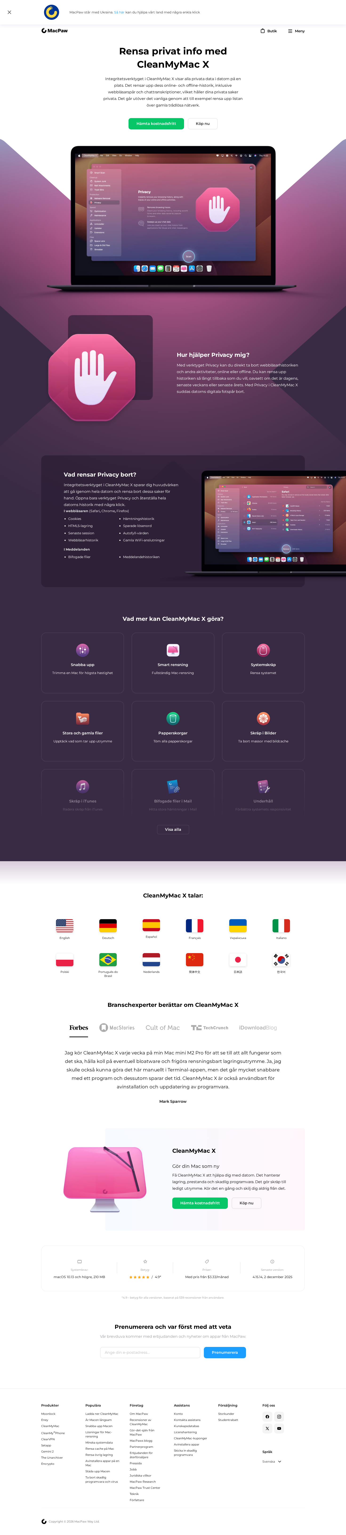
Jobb (133, 1469)
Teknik (134, 1494)
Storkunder (226, 1414)
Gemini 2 (47, 1451)
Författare (137, 1500)
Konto (178, 1414)
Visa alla (173, 829)
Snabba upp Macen (99, 1426)
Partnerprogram (141, 1447)
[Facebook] (267, 1417)
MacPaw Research (143, 1481)
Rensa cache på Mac (99, 1448)
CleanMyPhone (53, 1433)
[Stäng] (9, 12)
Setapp (46, 1445)
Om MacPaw (139, 1414)
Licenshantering (185, 1432)
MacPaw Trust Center (145, 1488)
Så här (119, 12)
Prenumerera (225, 1352)
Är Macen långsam (98, 1420)
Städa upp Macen (97, 1471)
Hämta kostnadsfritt (156, 123)
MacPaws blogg (141, 1440)
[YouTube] (279, 1428)
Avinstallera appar (186, 1444)
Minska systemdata (99, 1442)
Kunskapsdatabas (186, 1426)
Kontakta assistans (187, 1420)
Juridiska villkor (140, 1475)
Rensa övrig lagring (99, 1455)
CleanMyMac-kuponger (190, 1438)
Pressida (136, 1463)
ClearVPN (48, 1439)
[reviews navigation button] (78, 1028)
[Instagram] (279, 1417)
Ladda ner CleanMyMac (101, 1414)
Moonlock (48, 1414)
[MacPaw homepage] (54, 31)
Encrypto (47, 1463)
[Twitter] (267, 1428)
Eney (44, 1420)
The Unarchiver (52, 1457)
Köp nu (203, 123)
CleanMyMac (50, 1426)
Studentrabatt (228, 1420)
